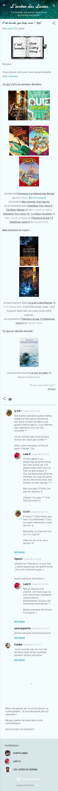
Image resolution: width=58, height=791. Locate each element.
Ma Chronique (37, 197)
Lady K (27, 454)
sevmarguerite (22, 628)
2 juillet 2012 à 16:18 (31, 411)
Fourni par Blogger (30, 779)
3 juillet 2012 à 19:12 (32, 645)
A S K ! (17, 410)
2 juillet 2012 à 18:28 (32, 559)
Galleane (13, 76)
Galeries (38, 785)
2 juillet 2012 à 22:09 (40, 628)
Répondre (19, 552)
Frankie (18, 644)
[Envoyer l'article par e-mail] (10, 400)
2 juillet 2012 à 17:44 (39, 512)
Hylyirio (18, 558)
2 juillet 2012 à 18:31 (40, 584)
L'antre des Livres (29, 6)
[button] (54, 23)
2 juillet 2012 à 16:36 (40, 454)
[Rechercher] (54, 6)
